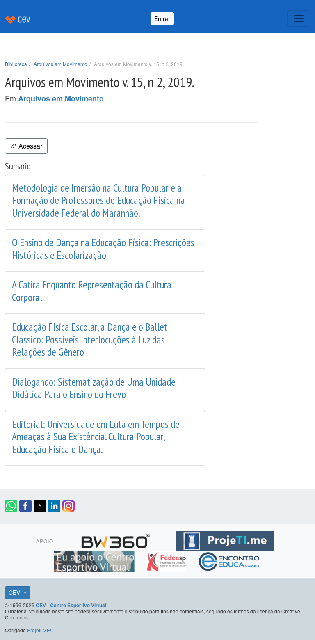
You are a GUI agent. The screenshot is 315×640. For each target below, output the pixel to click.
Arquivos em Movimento (60, 63)
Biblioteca (16, 63)
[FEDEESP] (167, 560)
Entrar (162, 18)
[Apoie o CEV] (95, 560)
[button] (11, 506)
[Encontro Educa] (229, 560)
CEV (15, 592)
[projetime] (225, 539)
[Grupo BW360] (116, 539)
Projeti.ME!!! (40, 629)
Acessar (29, 146)
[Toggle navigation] (298, 18)
